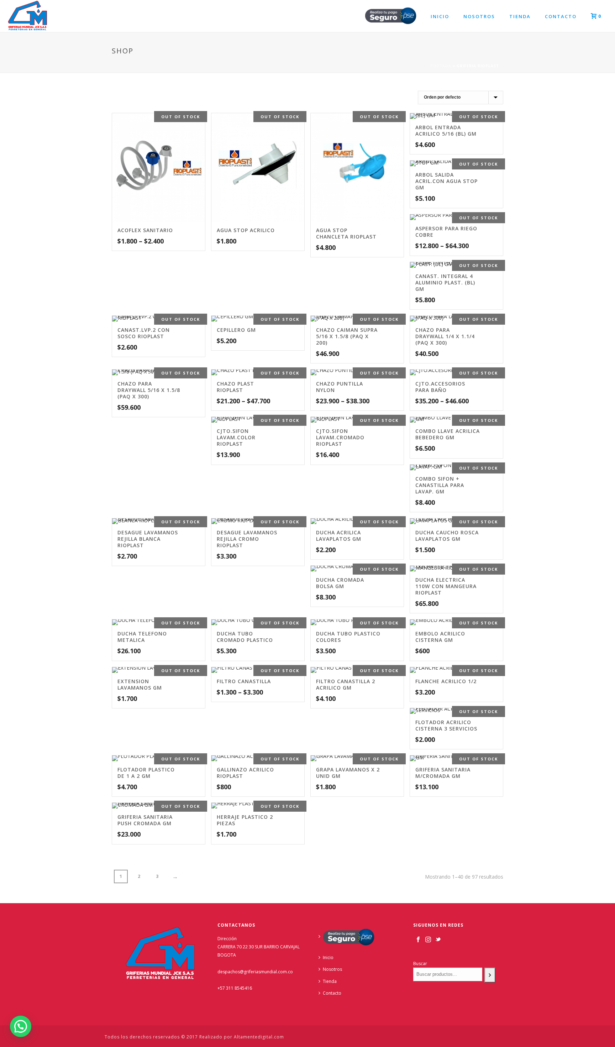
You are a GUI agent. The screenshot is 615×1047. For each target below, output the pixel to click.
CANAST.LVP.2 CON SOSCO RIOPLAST (143, 333)
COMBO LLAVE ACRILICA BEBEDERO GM (447, 434)
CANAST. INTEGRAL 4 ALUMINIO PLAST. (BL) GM (445, 282)
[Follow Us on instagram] (428, 940)
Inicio (440, 16)
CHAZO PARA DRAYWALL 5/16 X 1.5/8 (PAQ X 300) (148, 390)
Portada (440, 65)
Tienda (520, 16)
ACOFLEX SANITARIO (145, 230)
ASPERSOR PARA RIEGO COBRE (446, 231)
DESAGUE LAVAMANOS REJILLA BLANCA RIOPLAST (147, 539)
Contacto (561, 16)
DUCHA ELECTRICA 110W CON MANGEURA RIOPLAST (446, 586)
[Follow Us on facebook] (418, 940)
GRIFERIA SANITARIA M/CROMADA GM (443, 772)
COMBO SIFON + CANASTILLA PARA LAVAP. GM (439, 485)
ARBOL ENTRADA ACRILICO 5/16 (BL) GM (446, 130)
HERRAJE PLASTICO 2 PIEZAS (245, 820)
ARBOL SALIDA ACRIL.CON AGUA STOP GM (446, 181)
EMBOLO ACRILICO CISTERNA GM (440, 636)
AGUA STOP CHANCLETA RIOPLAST (346, 233)
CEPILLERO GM (236, 329)
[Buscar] (489, 975)
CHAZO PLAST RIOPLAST (235, 386)
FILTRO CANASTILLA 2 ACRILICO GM (345, 684)
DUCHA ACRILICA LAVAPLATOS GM (338, 535)
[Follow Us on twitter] (438, 940)
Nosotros (479, 16)
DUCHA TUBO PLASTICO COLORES (348, 636)
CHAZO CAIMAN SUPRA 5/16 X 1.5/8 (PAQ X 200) (347, 336)
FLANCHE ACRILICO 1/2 (446, 681)
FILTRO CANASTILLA (244, 681)
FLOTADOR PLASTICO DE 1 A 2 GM (146, 772)
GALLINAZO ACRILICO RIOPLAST (245, 772)
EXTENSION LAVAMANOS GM (139, 684)
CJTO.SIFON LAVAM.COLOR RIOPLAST (236, 437)
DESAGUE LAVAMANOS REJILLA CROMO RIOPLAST (247, 539)
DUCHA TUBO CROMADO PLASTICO (245, 636)
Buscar (420, 963)
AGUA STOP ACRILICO (246, 230)
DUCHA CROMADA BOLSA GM (340, 583)
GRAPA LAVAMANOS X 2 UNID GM (348, 772)
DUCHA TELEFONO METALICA (142, 636)
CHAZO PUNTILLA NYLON (339, 386)
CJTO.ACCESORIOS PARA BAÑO (440, 386)
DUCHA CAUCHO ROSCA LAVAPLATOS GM (447, 535)
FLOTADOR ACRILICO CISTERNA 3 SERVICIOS (446, 725)
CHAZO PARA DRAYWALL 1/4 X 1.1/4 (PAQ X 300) (445, 336)
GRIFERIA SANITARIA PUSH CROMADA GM (145, 820)
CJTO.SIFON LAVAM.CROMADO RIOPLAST (340, 437)
